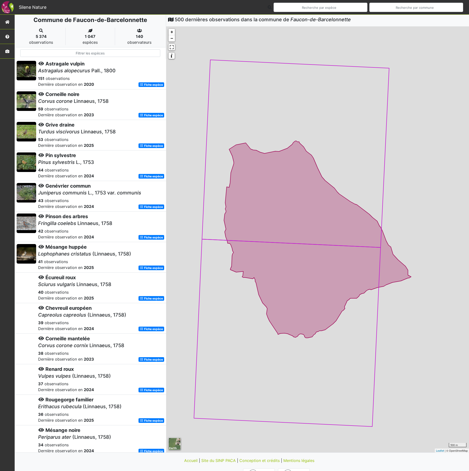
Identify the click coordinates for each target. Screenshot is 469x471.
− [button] (172, 38)
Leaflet (440, 450)
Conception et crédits (260, 460)
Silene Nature (32, 7)
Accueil (191, 460)
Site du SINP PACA (219, 460)
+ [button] (172, 31)
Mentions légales (298, 460)
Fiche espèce (153, 84)
